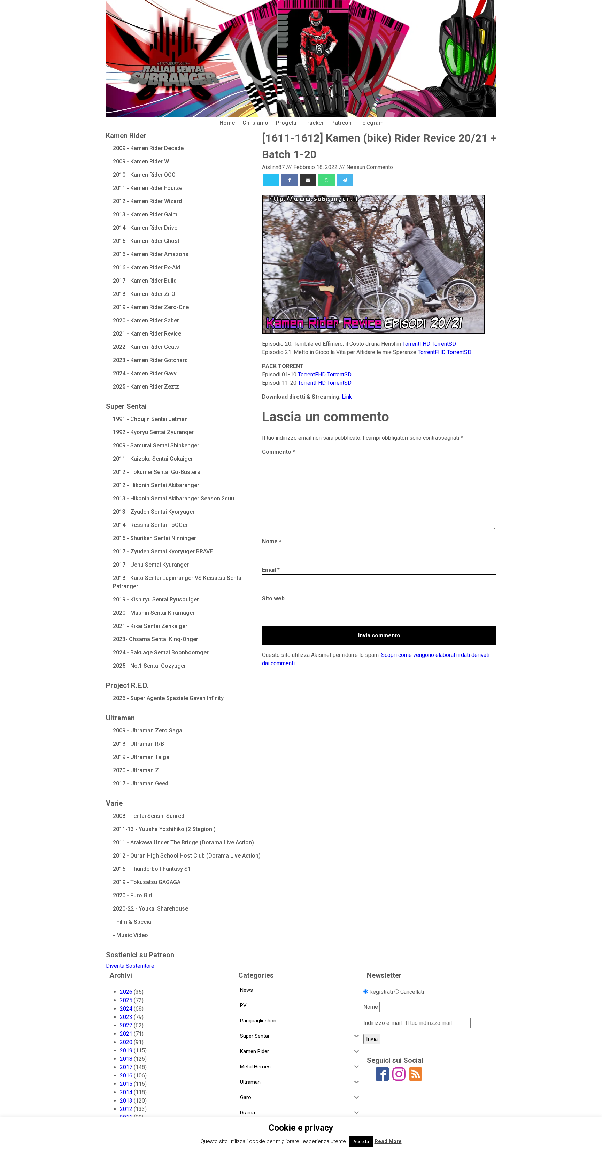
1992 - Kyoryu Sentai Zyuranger (153, 432)
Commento (278, 451)
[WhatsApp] (326, 180)
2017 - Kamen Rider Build (145, 280)
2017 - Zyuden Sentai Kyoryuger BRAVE (163, 551)
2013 (126, 1100)
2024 (126, 1008)
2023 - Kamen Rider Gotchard (150, 360)
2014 (126, 1092)
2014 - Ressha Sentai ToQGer (150, 525)
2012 (126, 1109)
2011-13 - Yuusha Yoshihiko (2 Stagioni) (164, 829)
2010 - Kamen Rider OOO (144, 174)
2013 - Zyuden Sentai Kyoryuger (154, 511)
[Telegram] (345, 180)
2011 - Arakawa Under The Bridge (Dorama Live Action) (183, 842)
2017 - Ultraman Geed (140, 783)
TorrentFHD (416, 343)
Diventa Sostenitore (130, 965)
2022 (126, 1025)
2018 (126, 1059)
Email (271, 570)
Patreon (341, 123)
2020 (126, 1042)
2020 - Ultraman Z (136, 770)
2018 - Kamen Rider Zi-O (144, 294)
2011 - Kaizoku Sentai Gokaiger (153, 458)
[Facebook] (289, 180)
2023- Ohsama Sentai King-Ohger (155, 639)
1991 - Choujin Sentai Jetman (150, 419)
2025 (126, 1000)
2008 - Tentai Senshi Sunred (148, 816)
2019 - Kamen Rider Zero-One (151, 307)
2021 (126, 1033)
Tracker (314, 123)
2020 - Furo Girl (132, 895)
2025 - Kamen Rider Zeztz (146, 386)
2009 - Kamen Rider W (141, 161)
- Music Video (130, 935)
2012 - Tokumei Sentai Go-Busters (156, 472)
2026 (126, 992)
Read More (388, 1141)
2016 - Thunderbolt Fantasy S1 (152, 869)
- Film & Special (133, 922)
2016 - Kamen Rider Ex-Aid (146, 267)
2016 (126, 1075)
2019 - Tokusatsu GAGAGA (146, 882)
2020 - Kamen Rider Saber (146, 320)
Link (347, 396)
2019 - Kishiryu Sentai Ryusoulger (156, 599)
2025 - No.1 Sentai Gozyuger (149, 665)
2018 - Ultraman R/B (138, 744)
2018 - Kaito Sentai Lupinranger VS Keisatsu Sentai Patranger (178, 582)
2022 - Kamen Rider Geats (146, 347)
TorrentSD (444, 343)
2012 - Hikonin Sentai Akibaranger (156, 485)
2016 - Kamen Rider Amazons (150, 254)
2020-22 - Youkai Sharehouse (150, 908)
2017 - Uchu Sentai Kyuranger (151, 564)
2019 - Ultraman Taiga (141, 757)
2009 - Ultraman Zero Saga (147, 730)
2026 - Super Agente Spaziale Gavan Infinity (168, 698)
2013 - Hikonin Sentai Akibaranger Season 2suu (173, 498)
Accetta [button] (361, 1141)
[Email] (308, 180)
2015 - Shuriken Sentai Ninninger (154, 538)
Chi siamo (255, 123)
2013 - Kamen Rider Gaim (145, 214)
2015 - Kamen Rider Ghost (146, 241)
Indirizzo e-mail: (383, 1023)
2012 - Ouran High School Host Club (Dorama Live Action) (187, 855)
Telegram (371, 123)
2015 (126, 1084)
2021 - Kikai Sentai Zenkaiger (150, 626)
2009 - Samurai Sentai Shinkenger (156, 445)
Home (227, 123)
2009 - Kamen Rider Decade (148, 148)
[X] (271, 180)
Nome (271, 541)
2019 (126, 1050)
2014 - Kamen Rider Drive (145, 227)
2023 (126, 1017)
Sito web (273, 598)
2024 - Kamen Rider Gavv (145, 373)
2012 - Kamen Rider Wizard (147, 201)
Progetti (286, 123)
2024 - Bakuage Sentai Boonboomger (161, 652)
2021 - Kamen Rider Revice (147, 333)
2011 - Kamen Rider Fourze (147, 188)
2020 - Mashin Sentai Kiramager (154, 612)
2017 (126, 1067)
